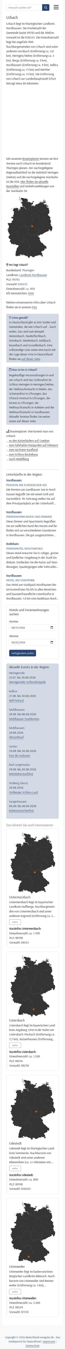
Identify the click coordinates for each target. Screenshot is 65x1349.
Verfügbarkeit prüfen (22, 653)
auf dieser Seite (30, 359)
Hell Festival (16, 700)
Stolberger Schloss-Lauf (23, 792)
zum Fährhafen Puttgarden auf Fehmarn (33, 445)
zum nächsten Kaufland (23, 449)
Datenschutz (33, 1345)
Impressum (49, 1341)
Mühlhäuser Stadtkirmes (24, 719)
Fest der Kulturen (19, 755)
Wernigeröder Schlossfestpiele (27, 682)
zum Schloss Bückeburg (23, 454)
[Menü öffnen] (56, 7)
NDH (31, 293)
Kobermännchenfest (21, 810)
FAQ (34, 307)
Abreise (13, 636)
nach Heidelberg (19, 459)
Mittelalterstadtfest (21, 774)
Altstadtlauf (16, 737)
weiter (15, 922)
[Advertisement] (32, 120)
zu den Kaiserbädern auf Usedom (29, 440)
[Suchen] (45, 7)
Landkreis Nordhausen (33, 275)
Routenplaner (30, 158)
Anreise (13, 621)
